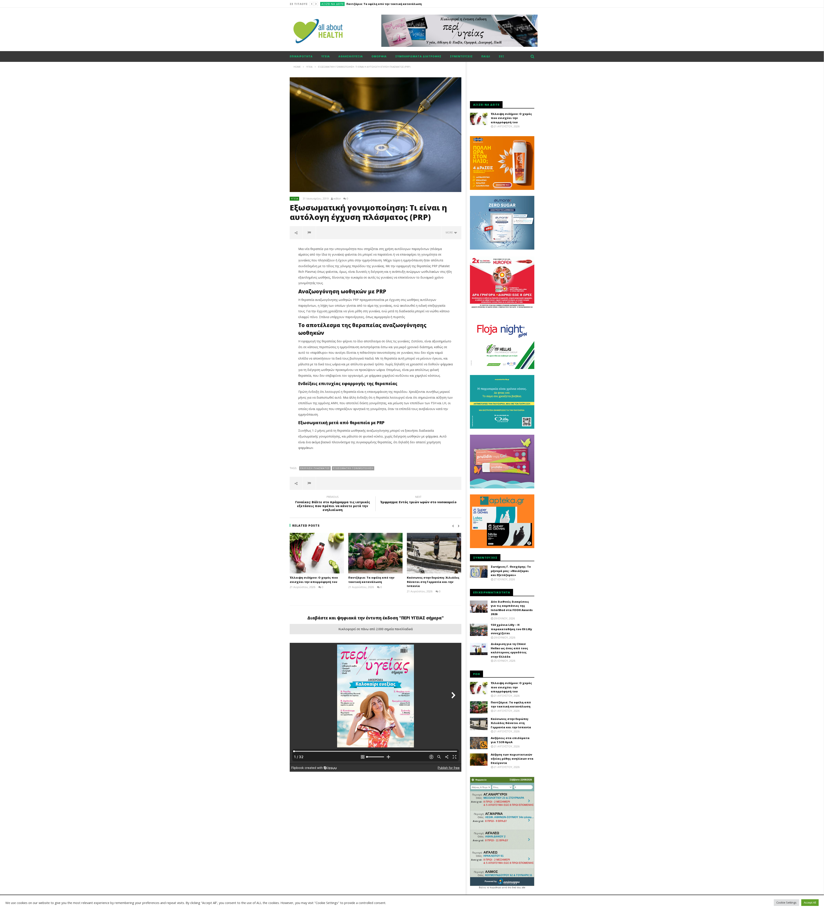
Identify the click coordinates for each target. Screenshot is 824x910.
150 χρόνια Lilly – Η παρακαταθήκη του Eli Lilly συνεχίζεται (511, 629)
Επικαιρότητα (301, 56)
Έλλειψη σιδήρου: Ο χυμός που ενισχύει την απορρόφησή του (314, 580)
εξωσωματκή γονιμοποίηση (353, 468)
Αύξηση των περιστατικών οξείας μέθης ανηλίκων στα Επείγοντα (512, 759)
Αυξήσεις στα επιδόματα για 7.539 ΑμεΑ (510, 740)
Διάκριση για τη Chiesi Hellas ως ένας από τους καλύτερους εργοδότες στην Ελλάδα (509, 650)
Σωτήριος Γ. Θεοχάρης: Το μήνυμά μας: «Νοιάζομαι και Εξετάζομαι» (511, 571)
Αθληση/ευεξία (350, 56)
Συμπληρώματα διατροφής (418, 56)
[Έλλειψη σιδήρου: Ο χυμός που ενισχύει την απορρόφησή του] (317, 553)
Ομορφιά (379, 56)
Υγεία (325, 56)
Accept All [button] (810, 902)
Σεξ (501, 56)
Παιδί (485, 56)
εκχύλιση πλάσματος (315, 468)
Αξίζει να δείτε (332, 4)
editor (337, 198)
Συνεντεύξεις (461, 56)
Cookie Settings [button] (786, 902)
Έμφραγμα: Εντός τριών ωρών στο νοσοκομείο (418, 500)
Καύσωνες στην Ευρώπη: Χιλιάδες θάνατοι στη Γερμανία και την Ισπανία (399, 4)
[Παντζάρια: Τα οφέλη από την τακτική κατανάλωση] (375, 553)
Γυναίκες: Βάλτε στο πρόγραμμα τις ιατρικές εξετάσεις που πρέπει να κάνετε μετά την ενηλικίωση (332, 504)
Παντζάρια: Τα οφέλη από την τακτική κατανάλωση (371, 580)
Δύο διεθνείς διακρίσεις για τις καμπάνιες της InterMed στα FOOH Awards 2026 (512, 608)
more (450, 232)
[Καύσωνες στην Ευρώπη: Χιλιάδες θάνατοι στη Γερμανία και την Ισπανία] (434, 553)
